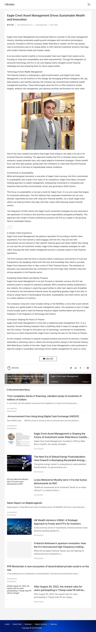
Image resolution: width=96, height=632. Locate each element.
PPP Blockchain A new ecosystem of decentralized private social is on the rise (48, 568)
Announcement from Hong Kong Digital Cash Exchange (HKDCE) (43, 416)
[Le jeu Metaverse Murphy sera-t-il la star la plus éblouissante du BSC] (19, 486)
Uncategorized (41, 25)
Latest (7, 624)
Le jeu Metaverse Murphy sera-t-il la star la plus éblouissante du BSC (60, 481)
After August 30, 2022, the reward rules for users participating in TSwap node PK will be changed (58, 588)
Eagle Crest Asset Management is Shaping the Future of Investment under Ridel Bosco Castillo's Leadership (61, 435)
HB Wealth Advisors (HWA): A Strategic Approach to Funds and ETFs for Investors (57, 522)
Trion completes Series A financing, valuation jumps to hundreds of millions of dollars (44, 398)
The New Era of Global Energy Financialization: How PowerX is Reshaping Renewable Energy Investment (60, 458)
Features (53, 624)
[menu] (88, 4)
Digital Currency (41, 624)
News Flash (17, 624)
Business (28, 624)
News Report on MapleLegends (24, 503)
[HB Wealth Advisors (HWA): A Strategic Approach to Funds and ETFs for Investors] (19, 526)
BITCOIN (10, 25)
